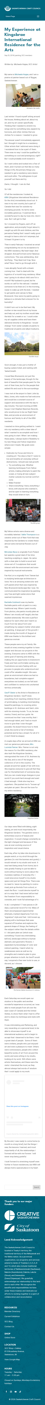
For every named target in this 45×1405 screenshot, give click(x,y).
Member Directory (12, 1311)
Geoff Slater (9, 693)
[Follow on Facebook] (6, 1392)
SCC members (27, 55)
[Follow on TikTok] (20, 1392)
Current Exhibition (12, 1316)
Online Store (9, 1337)
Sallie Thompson (28, 534)
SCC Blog (8, 1321)
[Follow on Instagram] (11, 1392)
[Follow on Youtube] (15, 1392)
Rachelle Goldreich (12, 602)
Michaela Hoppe (21, 74)
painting (18, 55)
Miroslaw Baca (10, 552)
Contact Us (9, 1326)
